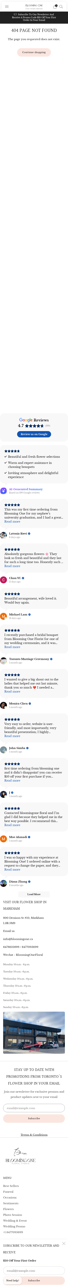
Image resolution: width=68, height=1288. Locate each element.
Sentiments (10, 1203)
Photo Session (12, 1215)
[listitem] (34, 18)
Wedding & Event (15, 1220)
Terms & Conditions (34, 1134)
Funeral (8, 1191)
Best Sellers (11, 1186)
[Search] (61, 6)
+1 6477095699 (13, 1232)
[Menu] (7, 6)
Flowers (8, 1209)
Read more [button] (12, 521)
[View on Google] (3, 535)
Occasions (10, 1197)
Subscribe (34, 1280)
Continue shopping (34, 52)
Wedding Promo (14, 1226)
